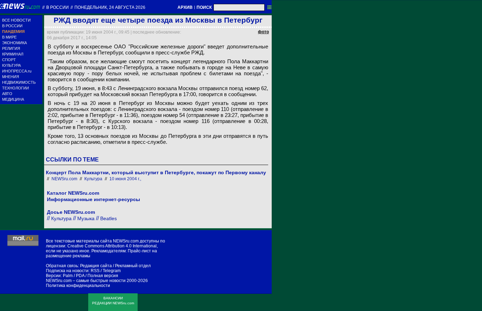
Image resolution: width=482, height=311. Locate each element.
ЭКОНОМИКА (14, 43)
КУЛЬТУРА (11, 65)
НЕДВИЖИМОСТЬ (19, 82)
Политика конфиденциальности (78, 285)
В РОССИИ (12, 26)
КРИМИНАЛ (12, 54)
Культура (93, 178)
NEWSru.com (64, 178)
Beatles (108, 218)
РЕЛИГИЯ (11, 48)
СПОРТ (9, 60)
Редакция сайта (96, 265)
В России (57, 7)
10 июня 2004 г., (125, 178)
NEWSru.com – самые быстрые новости (86, 280)
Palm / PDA (73, 275)
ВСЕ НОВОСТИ (16, 20)
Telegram (112, 270)
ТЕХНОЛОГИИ (15, 88)
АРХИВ (185, 7)
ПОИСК (204, 7)
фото (263, 31)
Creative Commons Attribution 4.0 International (112, 245)
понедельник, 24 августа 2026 (109, 7)
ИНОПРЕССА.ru (16, 71)
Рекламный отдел (133, 265)
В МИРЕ (9, 37)
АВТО (7, 94)
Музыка (86, 218)
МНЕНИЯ (10, 77)
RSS (95, 270)
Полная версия (103, 275)
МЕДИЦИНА (13, 99)
